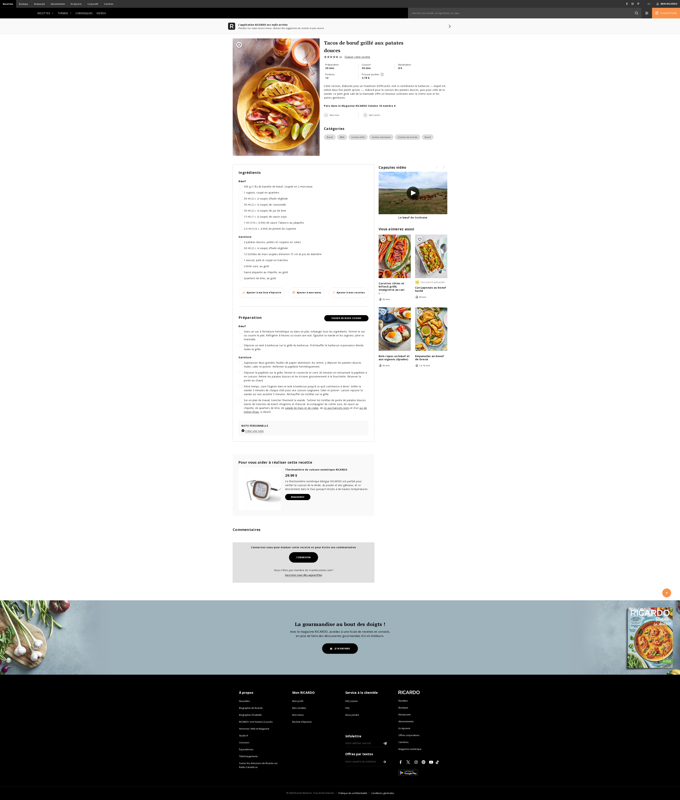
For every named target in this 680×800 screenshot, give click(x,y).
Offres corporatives (409, 735)
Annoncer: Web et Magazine (254, 728)
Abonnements (58, 3)
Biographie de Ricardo (251, 708)
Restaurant (39, 3)
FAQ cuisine (351, 701)
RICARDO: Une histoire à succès (256, 721)
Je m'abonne (342, 648)
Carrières (108, 3)
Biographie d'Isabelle (250, 714)
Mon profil (297, 701)
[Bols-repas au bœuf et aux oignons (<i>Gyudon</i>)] (395, 329)
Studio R (243, 735)
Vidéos (101, 13)
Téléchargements (248, 756)
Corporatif (92, 3)
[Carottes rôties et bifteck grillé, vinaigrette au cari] (395, 256)
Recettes (8, 3)
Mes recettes (299, 708)
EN (649, 3)
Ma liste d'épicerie (302, 721)
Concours (244, 742)
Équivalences (246, 749)
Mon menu (298, 714)
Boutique (23, 3)
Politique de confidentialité (352, 793)
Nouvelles (244, 701)
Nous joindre (352, 714)
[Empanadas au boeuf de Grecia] (431, 329)
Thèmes (63, 13)
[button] (636, 13)
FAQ (347, 708)
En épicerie (76, 3)
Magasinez (298, 497)
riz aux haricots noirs (336, 408)
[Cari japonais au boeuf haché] (431, 256)
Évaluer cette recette (357, 57)
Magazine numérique (409, 749)
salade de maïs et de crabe (301, 408)
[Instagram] (417, 762)
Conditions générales (382, 793)
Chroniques (84, 13)
